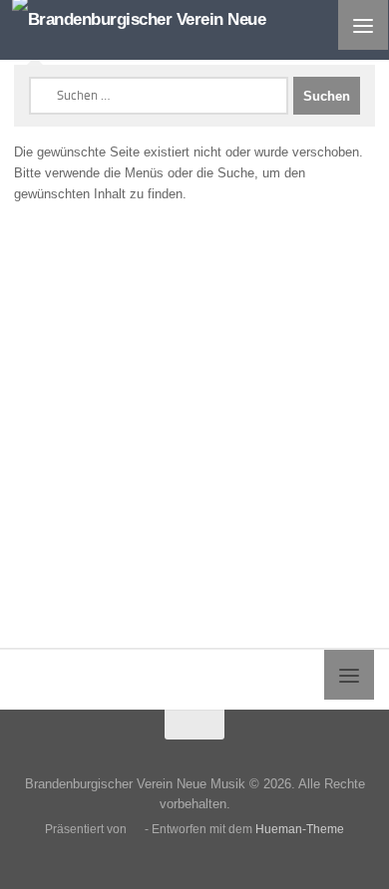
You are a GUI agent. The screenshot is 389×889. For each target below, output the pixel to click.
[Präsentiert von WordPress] (136, 830)
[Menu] (363, 25)
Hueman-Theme (299, 828)
